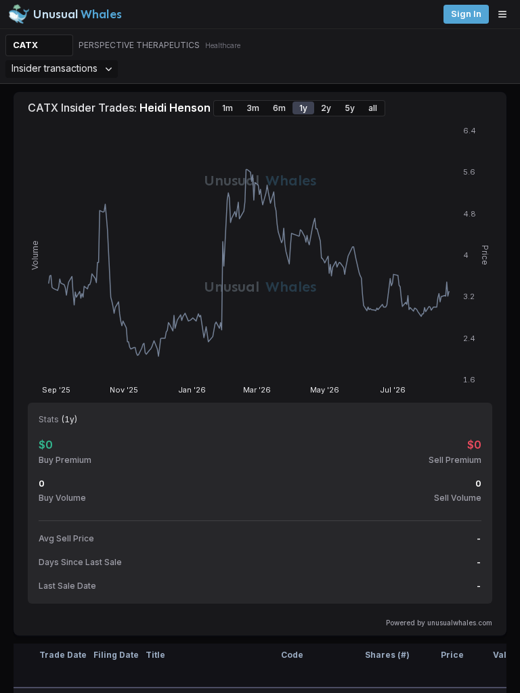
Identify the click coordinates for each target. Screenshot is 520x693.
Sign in (466, 14)
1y (303, 108)
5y (350, 108)
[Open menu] (506, 14)
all (372, 108)
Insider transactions (55, 68)
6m (279, 108)
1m (227, 108)
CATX (25, 45)
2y (326, 108)
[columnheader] (24, 666)
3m (252, 108)
